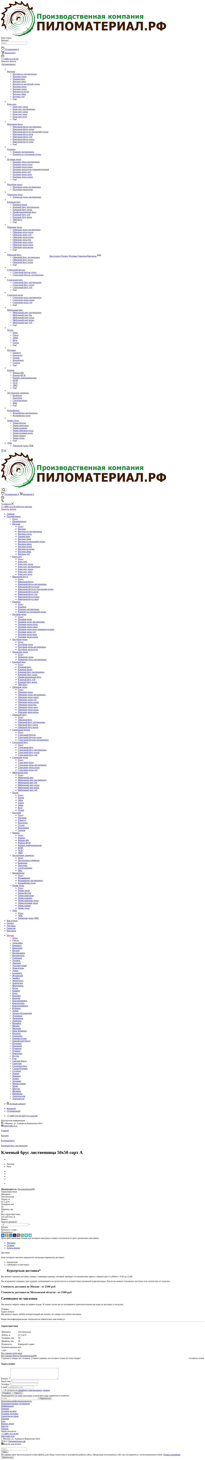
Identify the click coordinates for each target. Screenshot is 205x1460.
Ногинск (16, 1033)
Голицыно (17, 958)
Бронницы (17, 948)
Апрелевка (17, 943)
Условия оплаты (8, 1411)
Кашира (16, 990)
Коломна (16, 995)
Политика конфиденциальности (16, 1401)
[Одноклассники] (6, 1235)
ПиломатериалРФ (26, 1189)
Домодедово (18, 968)
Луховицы (17, 1016)
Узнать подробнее (171, 1454)
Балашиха (17, 945)
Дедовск (16, 960)
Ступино (16, 1071)
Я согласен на (27, 1390)
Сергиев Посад (19, 1061)
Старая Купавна (19, 1068)
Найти (4, 1452)
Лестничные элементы (28, 860)
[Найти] (2, 46)
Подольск (16, 1043)
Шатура (16, 1088)
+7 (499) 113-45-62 (9, 59)
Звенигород (17, 980)
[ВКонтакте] (2, 1235)
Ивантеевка (17, 985)
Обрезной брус (25, 720)
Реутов (15, 1056)
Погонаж (22, 817)
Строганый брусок (27, 735)
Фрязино (16, 1076)
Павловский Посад (21, 1041)
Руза (14, 1058)
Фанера (21, 838)
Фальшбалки (24, 878)
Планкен (22, 607)
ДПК (20, 915)
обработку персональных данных (34, 1390)
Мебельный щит (25, 777)
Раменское (17, 1053)
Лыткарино (17, 1018)
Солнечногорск (19, 1066)
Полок (21, 797)
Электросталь (18, 1096)
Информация (7, 1406)
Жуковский (17, 975)
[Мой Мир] (10, 1235)
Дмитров (16, 963)
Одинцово (17, 1036)
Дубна (15, 970)
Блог (3, 1421)
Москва (16, 1026)
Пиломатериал (19, 521)
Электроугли (18, 1098)
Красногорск (18, 1003)
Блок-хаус (22, 561)
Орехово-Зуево (19, 1038)
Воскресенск (18, 955)
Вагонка (22, 529)
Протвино (17, 1046)
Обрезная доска (25, 692)
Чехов (15, 1086)
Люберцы (16, 1021)
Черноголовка (19, 1083)
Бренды (4, 1426)
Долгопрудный (19, 965)
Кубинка (16, 1008)
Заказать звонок (8, 509)
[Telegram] (30, 1235)
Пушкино (16, 1048)
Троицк (15, 1073)
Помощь (5, 1408)
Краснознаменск (20, 1006)
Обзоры (5, 1428)
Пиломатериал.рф (16, 1441)
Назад (15, 519)
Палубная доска (25, 644)
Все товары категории (11, 1353)
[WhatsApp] (22, 1235)
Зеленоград (17, 983)
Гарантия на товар (10, 1416)
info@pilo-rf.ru (10, 1126)
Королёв (16, 998)
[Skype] (26, 1235)
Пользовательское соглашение (15, 1403)
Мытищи (16, 1028)
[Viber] (18, 1235)
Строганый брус (25, 747)
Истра (15, 988)
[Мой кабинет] (2, 56)
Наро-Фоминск (19, 1031)
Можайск (16, 1023)
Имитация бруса (25, 581)
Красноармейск (19, 1001)
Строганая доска (26, 762)
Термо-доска (24, 890)
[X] (14, 1235)
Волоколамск (18, 953)
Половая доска (25, 619)
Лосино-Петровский (22, 1013)
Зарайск (16, 978)
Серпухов (16, 1063)
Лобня (15, 1011)
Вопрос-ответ (7, 1423)
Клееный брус (24, 667)
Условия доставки (9, 1413)
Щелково (16, 1091)
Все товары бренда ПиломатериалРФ (19, 1356)
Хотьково (16, 1081)
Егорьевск (17, 973)
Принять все (7, 1457)
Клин (14, 993)
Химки (15, 1078)
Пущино (16, 1051)
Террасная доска (25, 657)
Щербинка (17, 1093)
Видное (16, 950)
